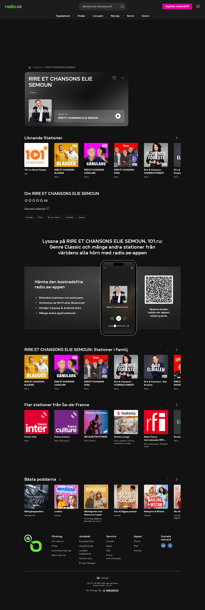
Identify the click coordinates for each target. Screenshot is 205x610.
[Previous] (167, 136)
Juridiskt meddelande (85, 552)
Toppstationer (63, 16)
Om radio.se (58, 541)
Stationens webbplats (35, 209)
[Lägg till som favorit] (114, 77)
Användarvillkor (86, 541)
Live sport (98, 16)
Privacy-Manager (87, 563)
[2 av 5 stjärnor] (30, 200)
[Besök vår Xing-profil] (170, 545)
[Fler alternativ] (122, 78)
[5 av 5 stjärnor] (41, 200)
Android (137, 551)
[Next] (177, 136)
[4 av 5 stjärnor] (38, 200)
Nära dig (115, 16)
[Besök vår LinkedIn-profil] (163, 545)
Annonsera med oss (61, 551)
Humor (33, 93)
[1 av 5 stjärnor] (26, 200)
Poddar (81, 16)
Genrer (130, 16)
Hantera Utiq (85, 558)
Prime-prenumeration (113, 557)
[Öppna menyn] (198, 6)
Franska (29, 217)
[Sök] (122, 6)
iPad (136, 546)
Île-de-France (54, 217)
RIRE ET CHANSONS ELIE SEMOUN (78, 118)
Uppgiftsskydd (86, 546)
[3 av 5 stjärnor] (34, 200)
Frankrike (69, 217)
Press (54, 546)
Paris (40, 217)
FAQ (108, 551)
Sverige (104, 578)
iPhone (137, 541)
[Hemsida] (30, 67)
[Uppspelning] (118, 116)
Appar (109, 546)
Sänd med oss (59, 555)
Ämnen (145, 16)
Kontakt (110, 541)
